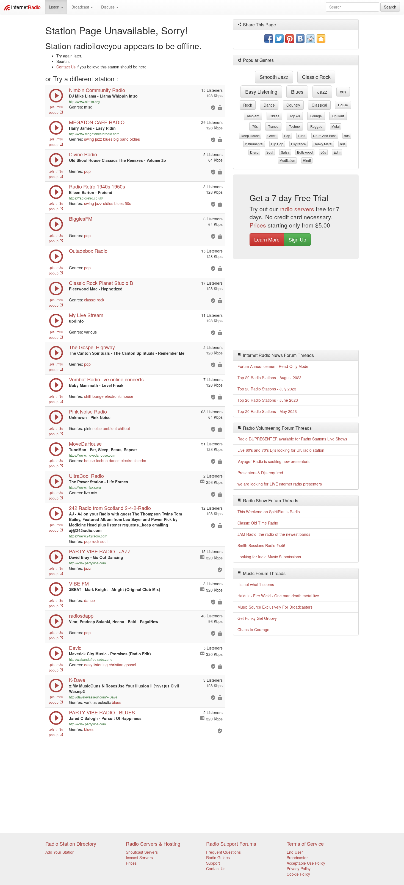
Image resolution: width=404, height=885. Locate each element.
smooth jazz (274, 76)
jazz (98, 139)
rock (95, 541)
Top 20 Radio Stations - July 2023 (266, 389)
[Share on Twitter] (279, 38)
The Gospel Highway (92, 347)
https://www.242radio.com (88, 536)
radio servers (297, 209)
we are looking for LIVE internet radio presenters (279, 484)
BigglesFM (80, 218)
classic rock (94, 300)
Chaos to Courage (253, 629)
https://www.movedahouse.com (92, 455)
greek (271, 135)
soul (103, 541)
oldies (135, 139)
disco (254, 152)
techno (102, 460)
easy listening (96, 664)
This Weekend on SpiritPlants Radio (268, 511)
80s (343, 92)
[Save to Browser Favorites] (321, 38)
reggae (316, 126)
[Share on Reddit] (310, 38)
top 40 (295, 115)
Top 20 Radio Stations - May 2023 (267, 411)
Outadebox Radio (88, 250)
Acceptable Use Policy (306, 863)
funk (301, 135)
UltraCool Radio (86, 475)
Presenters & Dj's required (260, 472)
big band (121, 139)
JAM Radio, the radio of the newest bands (273, 534)
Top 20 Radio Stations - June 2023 (267, 400)
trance (273, 126)
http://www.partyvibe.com (87, 563)
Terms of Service (305, 843)
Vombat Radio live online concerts (106, 379)
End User (295, 852)
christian (116, 664)
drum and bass (324, 135)
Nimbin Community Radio (97, 89)
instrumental (254, 144)
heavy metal (323, 144)
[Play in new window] (56, 562)
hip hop (277, 144)
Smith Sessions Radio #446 (261, 545)
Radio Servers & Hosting (153, 843)
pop (87, 171)
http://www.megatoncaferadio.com (94, 133)
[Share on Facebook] (268, 38)
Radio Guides (218, 857)
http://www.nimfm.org (84, 101)
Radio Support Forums (231, 843)
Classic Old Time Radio (257, 523)
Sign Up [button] (297, 239)
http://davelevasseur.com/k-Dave (93, 697)
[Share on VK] (300, 38)
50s (128, 203)
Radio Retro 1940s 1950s (97, 186)
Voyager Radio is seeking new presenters (273, 461)
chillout (124, 428)
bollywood (305, 152)
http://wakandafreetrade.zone (90, 659)
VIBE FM (79, 583)
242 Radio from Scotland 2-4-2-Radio (110, 507)
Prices (258, 225)
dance (114, 460)
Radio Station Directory (70, 843)
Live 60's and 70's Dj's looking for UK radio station (280, 450)
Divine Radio (83, 154)
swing (89, 139)
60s (342, 144)
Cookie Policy (298, 874)
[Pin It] (289, 38)
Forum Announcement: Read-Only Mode (272, 366)
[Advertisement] (296, 305)
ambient (110, 428)
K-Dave (77, 679)
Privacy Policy (299, 868)
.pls (51, 106)
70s (255, 126)
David (75, 647)
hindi (307, 160)
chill (87, 396)
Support (213, 863)
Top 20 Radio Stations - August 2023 (269, 377)
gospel (130, 664)
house (128, 396)
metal (335, 126)
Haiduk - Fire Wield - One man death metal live (278, 595)
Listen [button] (54, 7)
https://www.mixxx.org (85, 487)
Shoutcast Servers (142, 852)
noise (97, 428)
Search (390, 7)
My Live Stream (86, 314)
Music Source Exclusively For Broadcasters (274, 607)
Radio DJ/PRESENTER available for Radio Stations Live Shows (292, 439)
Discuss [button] (108, 7)
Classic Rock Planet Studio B (101, 282)
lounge (98, 396)
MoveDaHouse (85, 443)
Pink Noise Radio (88, 411)
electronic (113, 396)
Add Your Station (59, 852)
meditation (287, 160)
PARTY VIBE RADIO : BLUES (102, 712)
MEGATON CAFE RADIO (96, 122)
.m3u (59, 106)
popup (54, 112)
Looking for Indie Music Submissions (269, 556)
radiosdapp (81, 615)
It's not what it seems (255, 584)
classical (319, 105)
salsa (285, 152)
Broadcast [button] (80, 7)
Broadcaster (297, 857)
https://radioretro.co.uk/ (86, 198)
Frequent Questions (223, 852)
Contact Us (66, 67)
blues (107, 139)
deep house (250, 135)
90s (347, 135)
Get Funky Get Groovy (257, 618)
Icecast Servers (139, 857)
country (293, 105)
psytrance (298, 144)
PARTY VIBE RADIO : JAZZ (100, 551)
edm (142, 460)
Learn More (267, 239)
